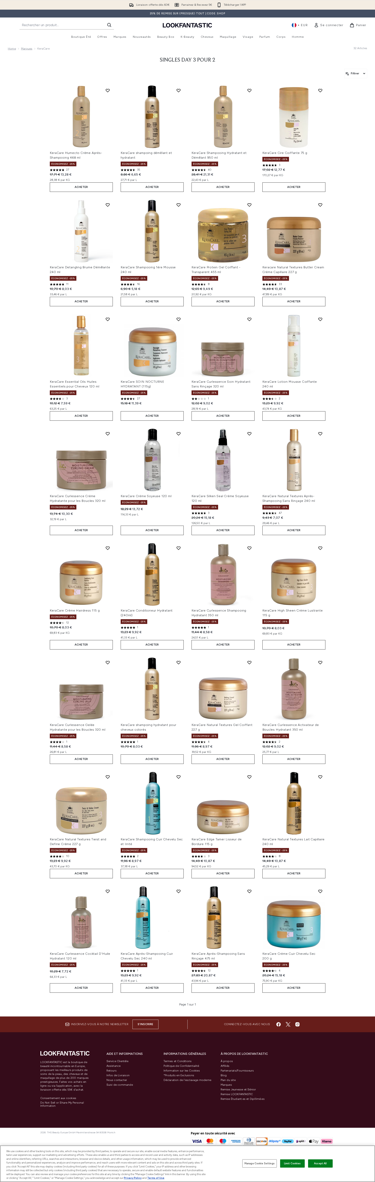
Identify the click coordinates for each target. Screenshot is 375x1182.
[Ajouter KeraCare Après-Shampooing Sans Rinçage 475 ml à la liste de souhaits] (249, 891)
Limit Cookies (292, 1163)
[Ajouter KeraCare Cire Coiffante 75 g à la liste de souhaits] (320, 90)
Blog (224, 1075)
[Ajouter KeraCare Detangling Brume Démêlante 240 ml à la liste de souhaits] (107, 205)
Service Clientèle (117, 1061)
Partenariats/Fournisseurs (237, 1070)
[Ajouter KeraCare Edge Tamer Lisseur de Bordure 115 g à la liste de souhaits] (249, 777)
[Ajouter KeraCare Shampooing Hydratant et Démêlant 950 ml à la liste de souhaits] (249, 90)
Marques (26, 48)
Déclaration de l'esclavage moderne (187, 1080)
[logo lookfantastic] (187, 25)
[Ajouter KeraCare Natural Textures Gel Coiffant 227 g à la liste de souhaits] (249, 662)
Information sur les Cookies (182, 1070)
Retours (111, 1070)
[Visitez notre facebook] (278, 1024)
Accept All (320, 1163)
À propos (227, 1061)
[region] (187, 1163)
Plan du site (228, 1080)
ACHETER (81, 187)
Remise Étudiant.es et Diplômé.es (243, 1099)
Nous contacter (116, 1080)
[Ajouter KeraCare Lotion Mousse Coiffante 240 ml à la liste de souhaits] (320, 319)
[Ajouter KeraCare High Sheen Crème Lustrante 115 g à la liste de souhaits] (320, 548)
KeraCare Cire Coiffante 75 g (284, 153)
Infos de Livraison (118, 1075)
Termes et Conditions (178, 1061)
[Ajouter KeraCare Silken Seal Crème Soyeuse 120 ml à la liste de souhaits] (249, 433)
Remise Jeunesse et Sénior (238, 1089)
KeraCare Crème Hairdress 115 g (75, 610)
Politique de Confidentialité (181, 1066)
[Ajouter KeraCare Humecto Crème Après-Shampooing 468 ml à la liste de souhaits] (107, 90)
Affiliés (225, 1066)
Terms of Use (155, 1177)
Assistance (113, 1066)
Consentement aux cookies (58, 1098)
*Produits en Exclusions (179, 1075)
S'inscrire (145, 1024)
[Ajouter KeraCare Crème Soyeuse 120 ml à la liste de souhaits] (178, 433)
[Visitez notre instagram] (297, 1024)
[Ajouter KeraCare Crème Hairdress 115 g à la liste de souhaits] (107, 548)
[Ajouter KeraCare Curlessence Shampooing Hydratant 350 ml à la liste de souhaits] (249, 548)
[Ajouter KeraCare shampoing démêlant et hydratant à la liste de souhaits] (178, 90)
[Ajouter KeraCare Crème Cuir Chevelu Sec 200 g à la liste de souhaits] (320, 891)
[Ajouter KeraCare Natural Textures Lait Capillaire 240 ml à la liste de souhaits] (320, 777)
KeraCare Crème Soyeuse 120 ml (146, 496)
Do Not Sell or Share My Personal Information (62, 1104)
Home (12, 48)
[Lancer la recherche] (109, 25)
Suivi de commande (119, 1084)
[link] (329, 25)
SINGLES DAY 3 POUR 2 (187, 60)
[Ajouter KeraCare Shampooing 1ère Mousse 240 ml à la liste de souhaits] (178, 205)
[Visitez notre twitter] (288, 1024)
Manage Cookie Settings (259, 1163)
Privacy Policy (133, 1177)
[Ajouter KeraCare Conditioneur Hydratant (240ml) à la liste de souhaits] (178, 548)
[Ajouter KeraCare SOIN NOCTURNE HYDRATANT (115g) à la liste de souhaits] (178, 319)
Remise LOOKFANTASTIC (237, 1094)
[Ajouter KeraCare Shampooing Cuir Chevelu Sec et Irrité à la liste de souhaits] (178, 777)
